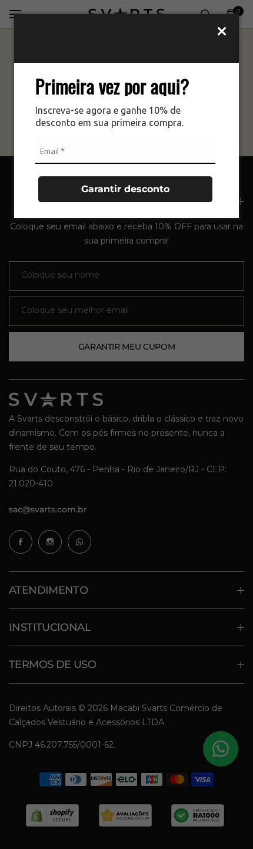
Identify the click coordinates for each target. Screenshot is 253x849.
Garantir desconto (125, 189)
